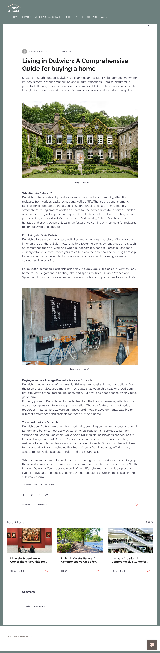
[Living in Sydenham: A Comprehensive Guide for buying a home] (29, 540)
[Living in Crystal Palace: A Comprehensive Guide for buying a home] (80, 540)
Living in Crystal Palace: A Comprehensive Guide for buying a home (78, 560)
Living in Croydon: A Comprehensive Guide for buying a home (129, 560)
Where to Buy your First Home (38, 484)
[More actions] (136, 51)
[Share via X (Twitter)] (31, 494)
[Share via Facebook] (23, 494)
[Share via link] (46, 494)
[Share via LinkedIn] (39, 494)
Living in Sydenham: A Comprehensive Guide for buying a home (27, 560)
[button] (149, 25)
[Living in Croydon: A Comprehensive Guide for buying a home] (130, 540)
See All (149, 522)
